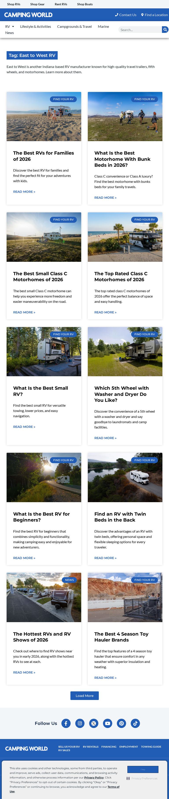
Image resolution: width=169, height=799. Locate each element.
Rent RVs (61, 4)
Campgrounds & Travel (74, 26)
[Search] (165, 29)
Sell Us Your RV (69, 746)
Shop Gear (37, 4)
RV (7, 26)
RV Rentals (90, 746)
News (9, 32)
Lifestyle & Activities (35, 26)
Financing (108, 746)
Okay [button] (143, 769)
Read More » (24, 192)
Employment (128, 746)
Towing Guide (151, 746)
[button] (142, 778)
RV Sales (64, 750)
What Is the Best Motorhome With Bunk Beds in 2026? (122, 159)
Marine (103, 26)
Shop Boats (85, 4)
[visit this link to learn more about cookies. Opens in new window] (16, 791)
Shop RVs (13, 4)
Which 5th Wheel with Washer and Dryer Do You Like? (121, 394)
